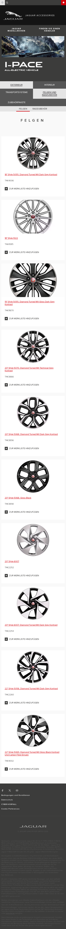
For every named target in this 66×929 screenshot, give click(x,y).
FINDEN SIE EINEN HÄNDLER (49, 30)
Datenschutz (7, 800)
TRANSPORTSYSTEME (17, 92)
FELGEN (23, 108)
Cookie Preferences (10, 809)
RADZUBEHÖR (39, 108)
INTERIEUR (49, 85)
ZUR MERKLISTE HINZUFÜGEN (24, 188)
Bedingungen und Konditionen (15, 795)
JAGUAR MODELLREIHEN (16, 30)
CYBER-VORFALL (9, 804)
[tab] (16, 85)
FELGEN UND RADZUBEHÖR (49, 93)
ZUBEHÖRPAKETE (16, 102)
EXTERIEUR (16, 85)
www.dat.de (10, 913)
